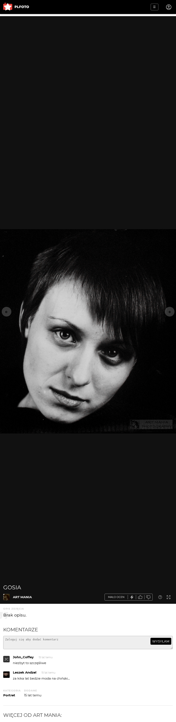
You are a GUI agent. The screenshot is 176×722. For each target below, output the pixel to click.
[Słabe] (148, 597)
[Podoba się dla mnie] (140, 597)
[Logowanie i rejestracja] (169, 7)
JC (7, 659)
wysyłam (160, 641)
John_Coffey (23, 657)
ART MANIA (22, 597)
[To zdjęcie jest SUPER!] (132, 597)
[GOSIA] (6, 597)
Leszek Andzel (24, 672)
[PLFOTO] (16, 7)
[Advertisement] (88, 46)
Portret (9, 695)
